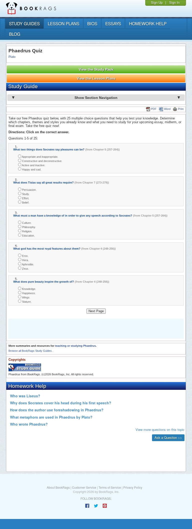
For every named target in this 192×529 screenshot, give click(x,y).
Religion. (26, 231)
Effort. (25, 198)
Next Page (96, 311)
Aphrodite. (27, 264)
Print (181, 108)
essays (113, 23)
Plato (12, 57)
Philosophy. (28, 227)
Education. (28, 235)
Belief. (25, 202)
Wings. (25, 297)
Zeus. (25, 268)
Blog (14, 34)
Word (167, 108)
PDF (153, 108)
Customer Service (84, 487)
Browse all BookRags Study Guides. (30, 350)
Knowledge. (28, 288)
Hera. (25, 260)
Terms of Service (109, 487)
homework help (147, 23)
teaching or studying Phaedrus (75, 345)
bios (92, 23)
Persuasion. (28, 189)
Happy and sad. (31, 169)
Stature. (26, 301)
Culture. (26, 222)
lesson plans (63, 23)
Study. (25, 194)
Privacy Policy (132, 487)
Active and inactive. (33, 165)
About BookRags (58, 487)
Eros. (24, 255)
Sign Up (156, 2)
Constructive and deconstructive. (41, 160)
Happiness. (28, 293)
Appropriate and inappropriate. (39, 156)
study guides (24, 23)
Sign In (174, 2)
